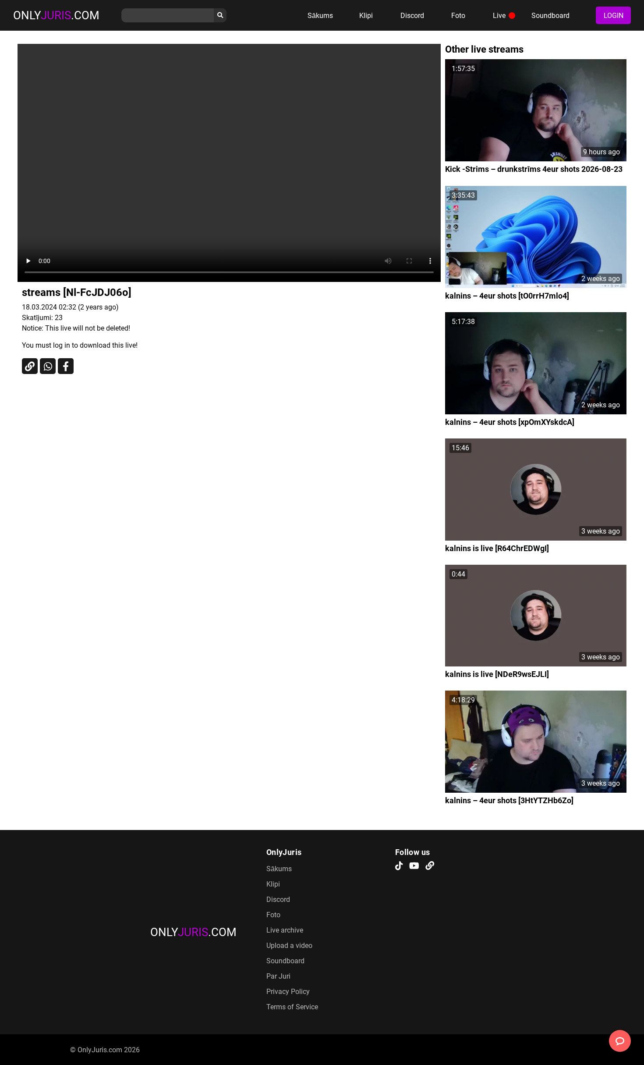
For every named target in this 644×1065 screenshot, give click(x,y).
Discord (412, 15)
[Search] (220, 15)
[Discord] (429, 866)
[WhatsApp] (48, 366)
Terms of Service (292, 1007)
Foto (458, 15)
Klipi (366, 15)
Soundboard (550, 15)
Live (499, 15)
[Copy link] (30, 366)
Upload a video (289, 945)
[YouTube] (414, 866)
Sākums (320, 15)
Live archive (284, 930)
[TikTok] (399, 866)
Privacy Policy (288, 991)
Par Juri (278, 976)
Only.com (56, 15)
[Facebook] (66, 366)
